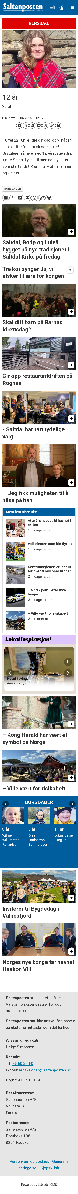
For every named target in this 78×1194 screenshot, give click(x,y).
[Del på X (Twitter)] (26, 125)
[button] (5, 804)
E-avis (52, 7)
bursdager (12, 188)
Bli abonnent (61, 7)
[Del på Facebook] (19, 125)
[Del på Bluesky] (58, 125)
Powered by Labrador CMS (39, 1184)
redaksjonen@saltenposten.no (45, 1070)
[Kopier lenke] (52, 125)
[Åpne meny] (72, 7)
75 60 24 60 (22, 1063)
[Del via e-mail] (39, 125)
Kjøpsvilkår (50, 1168)
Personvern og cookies (29, 1161)
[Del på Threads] (45, 125)
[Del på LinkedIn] (32, 125)
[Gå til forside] (23, 7)
